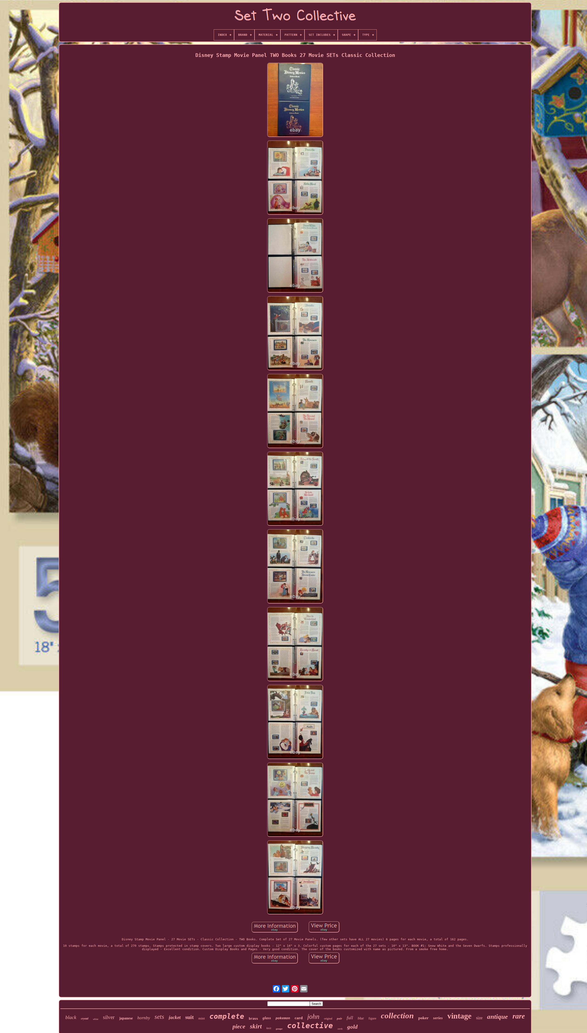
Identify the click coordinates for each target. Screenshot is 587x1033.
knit (268, 1028)
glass (267, 1018)
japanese (126, 1018)
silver (109, 1017)
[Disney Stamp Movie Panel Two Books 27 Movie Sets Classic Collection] (295, 100)
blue (361, 1018)
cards (340, 1028)
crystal (84, 1018)
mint (201, 1018)
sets (159, 1016)
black (70, 1017)
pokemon (283, 1018)
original (328, 1018)
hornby (143, 1017)
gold (352, 1027)
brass (253, 1018)
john (313, 1016)
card (299, 1018)
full (350, 1017)
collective (310, 1025)
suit (189, 1017)
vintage (459, 1016)
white (95, 1019)
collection (397, 1015)
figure (372, 1018)
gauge (279, 1028)
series (438, 1018)
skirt (256, 1026)
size (479, 1017)
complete (226, 1016)
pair (339, 1018)
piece (239, 1026)
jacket (175, 1017)
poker (423, 1018)
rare (518, 1016)
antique (497, 1016)
